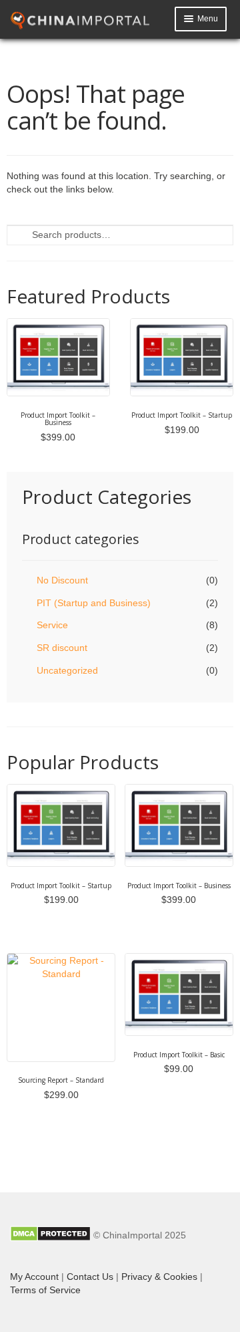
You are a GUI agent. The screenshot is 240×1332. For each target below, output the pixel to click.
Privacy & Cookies (159, 1276)
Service (52, 625)
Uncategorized (67, 670)
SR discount (62, 647)
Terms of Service (45, 1290)
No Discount (62, 580)
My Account (34, 1276)
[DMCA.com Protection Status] (50, 1235)
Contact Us (90, 1276)
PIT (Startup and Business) (94, 602)
